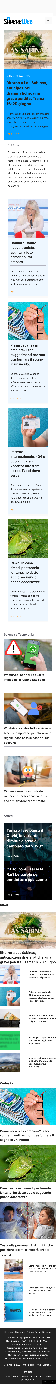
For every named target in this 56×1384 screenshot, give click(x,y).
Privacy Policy (33, 1332)
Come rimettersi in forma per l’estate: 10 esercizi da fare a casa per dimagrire (42, 1268)
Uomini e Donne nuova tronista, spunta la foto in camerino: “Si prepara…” (23, 252)
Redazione (20, 1332)
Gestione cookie (49, 1382)
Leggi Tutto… (14, 856)
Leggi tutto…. (14, 133)
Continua (15, 292)
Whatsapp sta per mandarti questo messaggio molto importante (42, 1040)
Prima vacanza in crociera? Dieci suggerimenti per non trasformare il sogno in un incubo (27, 354)
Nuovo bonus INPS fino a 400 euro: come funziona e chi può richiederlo (42, 1018)
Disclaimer (47, 1332)
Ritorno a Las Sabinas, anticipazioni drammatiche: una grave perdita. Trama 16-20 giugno (27, 93)
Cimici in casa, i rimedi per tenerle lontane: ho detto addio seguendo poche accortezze (25, 572)
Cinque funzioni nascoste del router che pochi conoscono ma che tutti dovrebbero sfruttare (25, 796)
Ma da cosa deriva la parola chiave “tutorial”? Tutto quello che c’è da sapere (42, 1312)
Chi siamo (8, 1332)
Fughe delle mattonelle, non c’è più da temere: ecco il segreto (42, 1290)
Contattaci (47, 1365)
